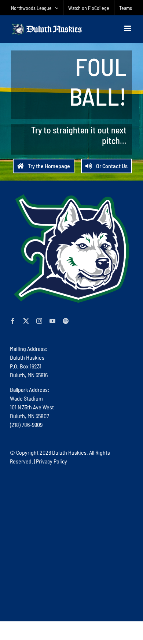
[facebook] (13, 321)
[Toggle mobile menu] (128, 28)
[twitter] (26, 321)
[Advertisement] (71, 543)
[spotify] (66, 321)
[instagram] (39, 321)
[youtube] (52, 321)
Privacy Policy (51, 461)
